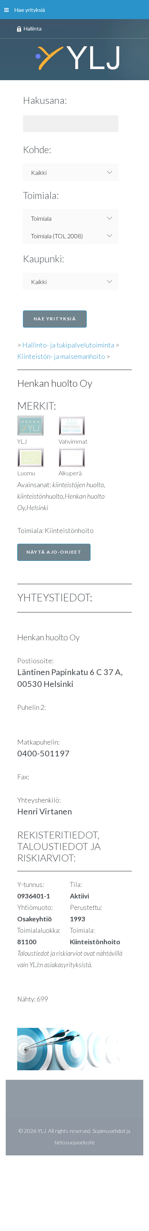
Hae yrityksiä (30, 9)
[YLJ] (74, 57)
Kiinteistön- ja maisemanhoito (61, 356)
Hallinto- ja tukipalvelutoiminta (68, 345)
